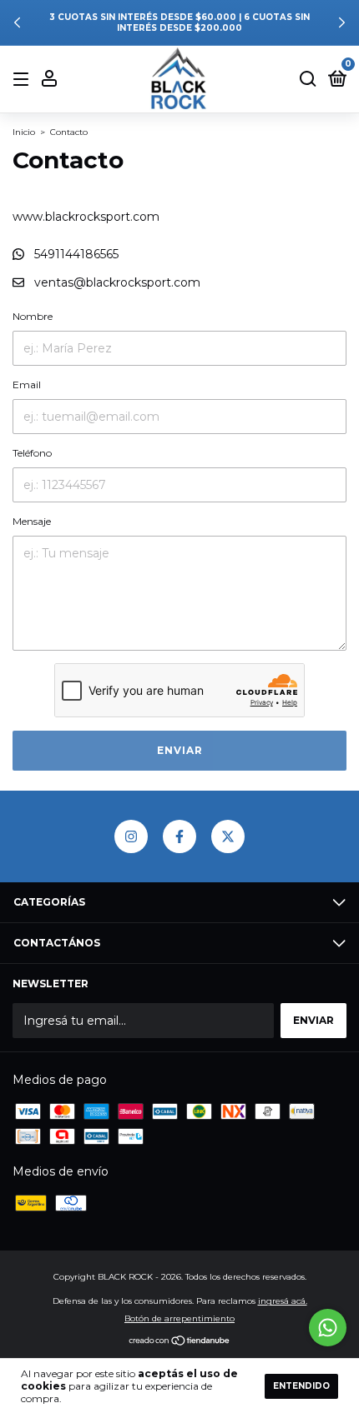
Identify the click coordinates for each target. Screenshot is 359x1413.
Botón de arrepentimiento (179, 1318)
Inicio (24, 132)
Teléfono (32, 453)
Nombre (33, 316)
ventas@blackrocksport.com (117, 282)
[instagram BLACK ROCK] (131, 836)
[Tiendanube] (180, 1342)
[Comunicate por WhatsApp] (327, 1327)
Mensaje (32, 521)
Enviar (180, 750)
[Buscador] (308, 79)
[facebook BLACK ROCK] (179, 836)
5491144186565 (75, 254)
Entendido (301, 1386)
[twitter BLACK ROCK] (228, 836)
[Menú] (24, 79)
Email (27, 384)
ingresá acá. (282, 1301)
